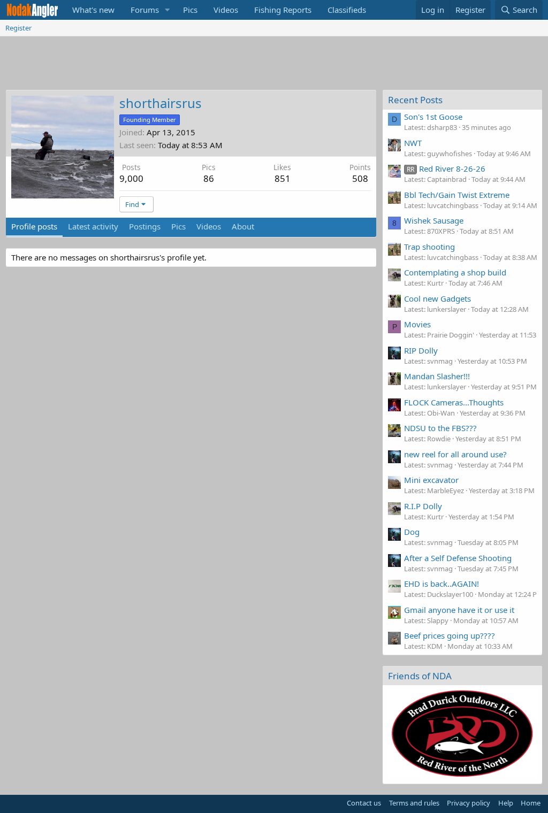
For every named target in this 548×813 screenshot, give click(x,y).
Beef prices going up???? (449, 635)
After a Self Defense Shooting (458, 558)
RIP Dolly (421, 350)
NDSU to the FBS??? (440, 428)
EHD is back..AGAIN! (441, 583)
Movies (417, 324)
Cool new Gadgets (437, 298)
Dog (412, 531)
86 (208, 178)
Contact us (364, 803)
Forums (145, 9)
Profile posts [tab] (34, 226)
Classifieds (347, 9)
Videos (226, 9)
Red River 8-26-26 (446, 168)
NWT (413, 142)
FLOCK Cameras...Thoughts (454, 402)
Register (18, 28)
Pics (190, 9)
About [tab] (243, 226)
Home (531, 803)
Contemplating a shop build (455, 272)
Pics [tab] (178, 226)
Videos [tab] (208, 226)
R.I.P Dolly (423, 506)
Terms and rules (414, 803)
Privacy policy (468, 803)
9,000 (131, 178)
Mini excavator (431, 479)
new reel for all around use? (455, 454)
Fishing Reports (282, 9)
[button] (167, 10)
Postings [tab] (145, 226)
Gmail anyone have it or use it (459, 609)
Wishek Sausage (433, 220)
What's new (93, 9)
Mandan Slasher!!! (437, 376)
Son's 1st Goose (433, 116)
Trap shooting (429, 246)
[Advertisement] (274, 66)
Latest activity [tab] (93, 226)
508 (360, 178)
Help (505, 803)
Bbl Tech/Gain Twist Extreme (456, 194)
